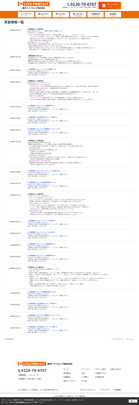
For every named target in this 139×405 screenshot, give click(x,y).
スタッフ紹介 (100, 369)
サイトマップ (105, 390)
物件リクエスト (69, 381)
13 (128, 339)
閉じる (133, 401)
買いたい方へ (43, 14)
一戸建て (85, 377)
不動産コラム (100, 373)
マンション (85, 369)
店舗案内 (67, 377)
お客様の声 (95, 14)
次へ (131, 339)
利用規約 (118, 390)
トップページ (26, 14)
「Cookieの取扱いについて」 (22, 402)
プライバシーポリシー (88, 390)
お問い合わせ (115, 369)
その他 (84, 381)
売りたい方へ (61, 14)
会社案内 (112, 14)
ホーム (66, 369)
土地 (83, 373)
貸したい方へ (78, 14)
